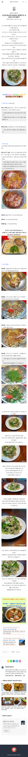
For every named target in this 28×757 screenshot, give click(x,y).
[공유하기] (6, 652)
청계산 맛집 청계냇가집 (10, 629)
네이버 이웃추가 (18, 675)
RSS (24, 675)
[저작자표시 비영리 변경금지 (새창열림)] (18, 652)
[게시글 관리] (8, 652)
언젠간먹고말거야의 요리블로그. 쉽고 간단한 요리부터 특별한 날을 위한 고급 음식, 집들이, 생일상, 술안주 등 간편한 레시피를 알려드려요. (11, 725)
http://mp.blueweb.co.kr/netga (10, 627)
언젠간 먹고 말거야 (14, 1)
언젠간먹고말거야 (10, 19)
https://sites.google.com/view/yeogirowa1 (12, 638)
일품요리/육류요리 (14, 13)
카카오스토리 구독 (9, 675)
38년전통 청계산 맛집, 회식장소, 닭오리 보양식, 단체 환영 (14, 632)
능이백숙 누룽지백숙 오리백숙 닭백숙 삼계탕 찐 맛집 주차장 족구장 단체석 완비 (9, 643)
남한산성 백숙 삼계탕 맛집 (9, 641)
